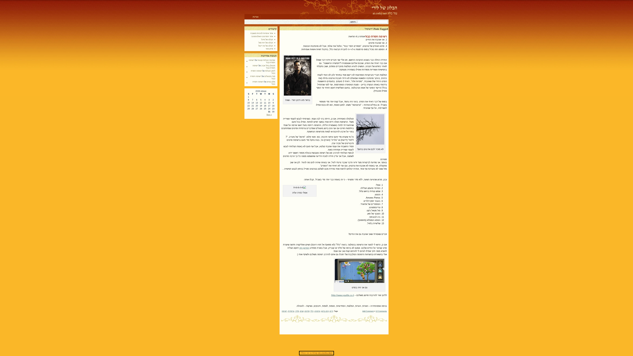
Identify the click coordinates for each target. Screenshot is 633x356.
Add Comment (368, 311)
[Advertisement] (316, 342)
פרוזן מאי (269, 49)
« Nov (269, 115)
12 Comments (381, 311)
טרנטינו (317, 311)
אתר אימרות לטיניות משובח (261, 33)
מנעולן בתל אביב (268, 65)
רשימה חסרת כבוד (376, 36)
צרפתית (291, 311)
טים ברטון (325, 311)
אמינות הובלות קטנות (266, 60)
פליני (297, 311)
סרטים (307, 311)
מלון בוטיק (271, 82)
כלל (312, 311)
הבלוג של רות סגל (265, 43)
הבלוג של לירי (384, 7)
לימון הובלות (270, 71)
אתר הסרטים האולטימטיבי (262, 36)
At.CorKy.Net (325, 353)
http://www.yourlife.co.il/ (342, 295)
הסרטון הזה (304, 248)
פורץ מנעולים (269, 76)
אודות (255, 16)
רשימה (284, 311)
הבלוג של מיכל (267, 39)
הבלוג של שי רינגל (265, 46)
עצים (302, 311)
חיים (331, 311)
